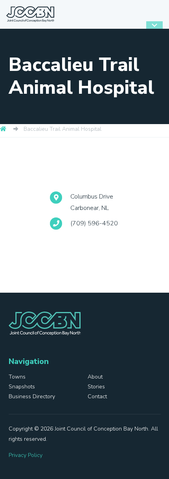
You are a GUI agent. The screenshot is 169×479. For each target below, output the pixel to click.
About (95, 377)
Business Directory (32, 396)
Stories (96, 386)
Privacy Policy (25, 455)
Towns (17, 377)
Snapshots (22, 386)
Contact (97, 396)
